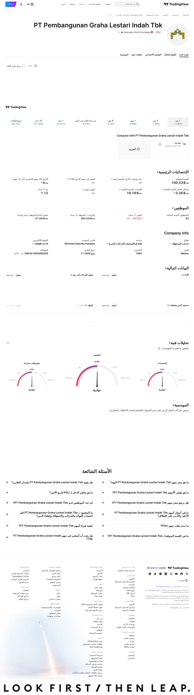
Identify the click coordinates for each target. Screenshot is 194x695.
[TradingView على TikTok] (155, 574)
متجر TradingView (95, 641)
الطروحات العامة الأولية (125, 627)
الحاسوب (131, 658)
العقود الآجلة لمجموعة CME (92, 604)
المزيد (63, 4)
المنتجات (108, 4)
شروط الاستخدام (96, 655)
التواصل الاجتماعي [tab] (153, 54)
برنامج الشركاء (23, 596)
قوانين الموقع (55, 582)
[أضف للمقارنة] (160, 144)
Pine (133, 596)
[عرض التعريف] (174, 179)
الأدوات (26, 570)
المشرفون (57, 585)
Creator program (53, 579)
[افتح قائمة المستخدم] (21, 4)
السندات (131, 584)
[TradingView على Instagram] (171, 574)
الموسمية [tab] (124, 54)
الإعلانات (25, 590)
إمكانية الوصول (97, 667)
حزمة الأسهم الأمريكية (94, 610)
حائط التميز (56, 573)
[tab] (114, 275)
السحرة (58, 610)
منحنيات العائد (129, 638)
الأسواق (81, 4)
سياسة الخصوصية (96, 661)
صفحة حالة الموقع (96, 675)
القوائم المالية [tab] (170, 54)
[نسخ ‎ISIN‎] (22, 253)
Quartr (155, 604)
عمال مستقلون (55, 613)
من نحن (99, 618)
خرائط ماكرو (130, 644)
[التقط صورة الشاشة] (35, 66)
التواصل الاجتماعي (95, 4)
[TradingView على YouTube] (176, 574)
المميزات (99, 570)
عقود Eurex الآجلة (95, 607)
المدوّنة (100, 624)
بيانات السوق (98, 576)
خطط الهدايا (98, 579)
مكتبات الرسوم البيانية (20, 573)
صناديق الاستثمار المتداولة (125, 581)
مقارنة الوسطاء (97, 593)
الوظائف (99, 630)
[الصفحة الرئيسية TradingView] (176, 4)
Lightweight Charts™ (20, 576)
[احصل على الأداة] (30, 66)
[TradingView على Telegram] (160, 574)
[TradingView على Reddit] (150, 574)
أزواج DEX (130, 593)
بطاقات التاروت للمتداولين (92, 644)
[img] (122, 32)
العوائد (132, 621)
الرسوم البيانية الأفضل (126, 570)
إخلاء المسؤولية (97, 658)
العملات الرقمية (129, 587)
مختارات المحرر (54, 599)
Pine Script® (129, 647)
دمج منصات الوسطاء (21, 593)
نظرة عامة (98, 587)
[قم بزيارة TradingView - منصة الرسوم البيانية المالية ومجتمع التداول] (16, 107)
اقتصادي (131, 618)
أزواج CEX (130, 590)
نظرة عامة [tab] (184, 54)
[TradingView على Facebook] (181, 574)
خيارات (132, 641)
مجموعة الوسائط (96, 633)
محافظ (132, 635)
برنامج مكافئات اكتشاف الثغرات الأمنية (88, 673)
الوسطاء (72, 4)
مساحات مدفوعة (54, 616)
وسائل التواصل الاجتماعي (51, 570)
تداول (58, 593)
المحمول (131, 655)
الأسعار (100, 573)
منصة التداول (24, 582)
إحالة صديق (56, 576)
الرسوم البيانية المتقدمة (20, 579)
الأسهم (132, 579)
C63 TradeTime (96, 647)
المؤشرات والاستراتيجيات (51, 607)
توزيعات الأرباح (129, 624)
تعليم (59, 596)
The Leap (98, 596)
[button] (103, 4)
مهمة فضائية (98, 621)
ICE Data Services (162, 586)
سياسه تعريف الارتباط (94, 664)
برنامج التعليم (23, 599)
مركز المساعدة (97, 627)
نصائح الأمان (98, 670)
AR (28, 4)
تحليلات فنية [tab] (136, 54)
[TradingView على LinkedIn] (166, 574)
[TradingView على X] (187, 574)
